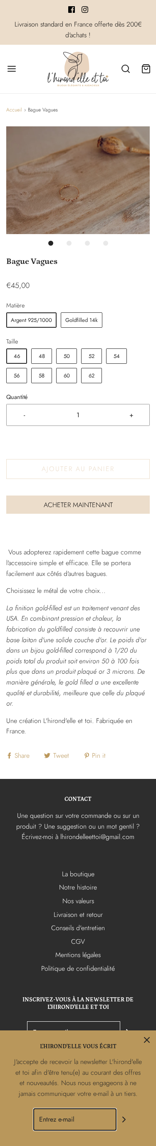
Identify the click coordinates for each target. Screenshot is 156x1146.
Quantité (16, 397)
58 (42, 376)
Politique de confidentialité (78, 968)
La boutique (78, 874)
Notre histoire (78, 887)
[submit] (123, 1119)
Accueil (14, 110)
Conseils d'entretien (78, 928)
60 (67, 376)
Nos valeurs (78, 901)
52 (91, 356)
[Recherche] (126, 69)
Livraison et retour (78, 914)
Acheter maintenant (78, 505)
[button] (78, 180)
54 (117, 356)
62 (91, 376)
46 (17, 356)
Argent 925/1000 (31, 320)
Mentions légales (78, 955)
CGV (78, 941)
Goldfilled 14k (81, 320)
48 (42, 356)
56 (17, 376)
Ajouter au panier (78, 469)
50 (67, 356)
